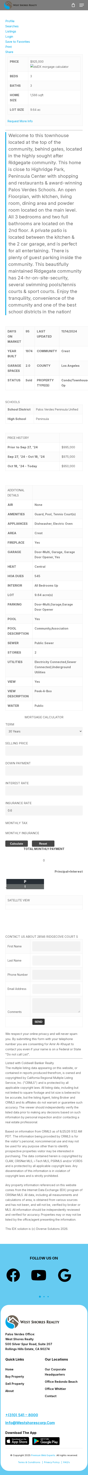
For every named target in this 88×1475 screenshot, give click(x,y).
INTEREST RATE (17, 783)
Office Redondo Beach (61, 1381)
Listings (10, 31)
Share (9, 52)
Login (9, 36)
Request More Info (20, 121)
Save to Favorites (17, 42)
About (9, 1391)
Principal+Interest (69, 871)
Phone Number (18, 974)
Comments (15, 1012)
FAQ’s (66, 1462)
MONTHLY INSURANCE (22, 833)
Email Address (17, 989)
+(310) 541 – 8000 (21, 1415)
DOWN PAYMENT (18, 763)
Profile (10, 21)
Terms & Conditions (29, 1462)
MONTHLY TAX (16, 823)
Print (8, 47)
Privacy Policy (52, 1462)
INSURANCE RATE (18, 803)
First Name (15, 946)
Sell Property (14, 1383)
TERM (9, 724)
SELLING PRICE (16, 743)
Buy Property (14, 1376)
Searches (12, 26)
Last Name (14, 960)
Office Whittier (55, 1389)
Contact (50, 1396)
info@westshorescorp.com (30, 1423)
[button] (81, 5)
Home (9, 1369)
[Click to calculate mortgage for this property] (49, 66)
